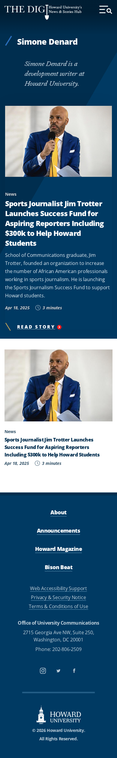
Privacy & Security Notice (58, 597)
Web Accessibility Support (58, 588)
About (58, 512)
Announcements (58, 530)
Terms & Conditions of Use (58, 606)
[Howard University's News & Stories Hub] (26, 12)
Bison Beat (58, 567)
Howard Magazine (58, 548)
